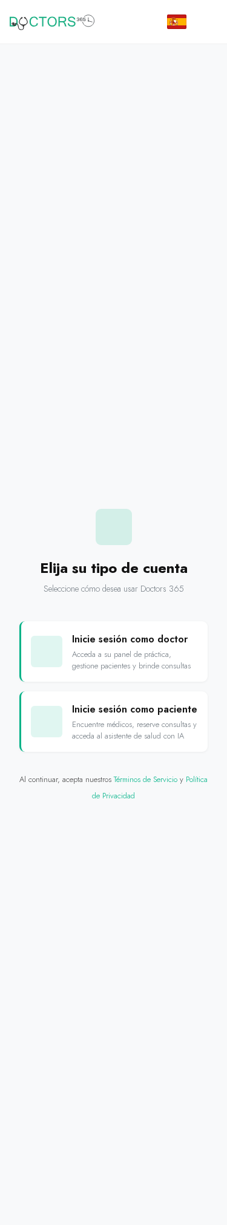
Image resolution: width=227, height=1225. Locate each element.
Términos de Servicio (145, 779)
